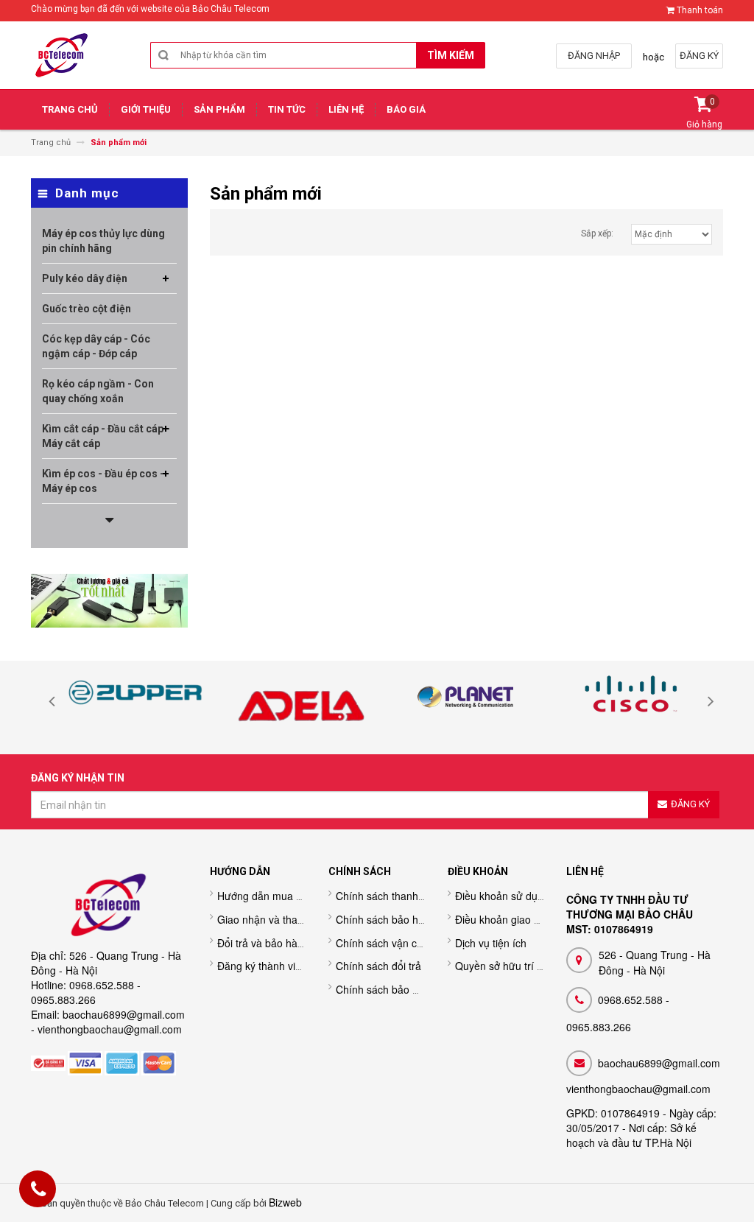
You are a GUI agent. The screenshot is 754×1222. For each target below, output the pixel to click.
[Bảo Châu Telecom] (62, 57)
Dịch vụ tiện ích (490, 942)
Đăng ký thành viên (262, 965)
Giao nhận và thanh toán (275, 919)
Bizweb (285, 1202)
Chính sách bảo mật (383, 989)
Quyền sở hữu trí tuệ (503, 965)
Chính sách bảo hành (386, 919)
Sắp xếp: (597, 233)
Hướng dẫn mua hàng (268, 895)
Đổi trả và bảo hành (263, 942)
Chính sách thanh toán (389, 895)
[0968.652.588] (38, 1191)
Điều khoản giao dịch (504, 919)
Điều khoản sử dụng (502, 895)
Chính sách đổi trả (378, 965)
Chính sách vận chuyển (390, 942)
